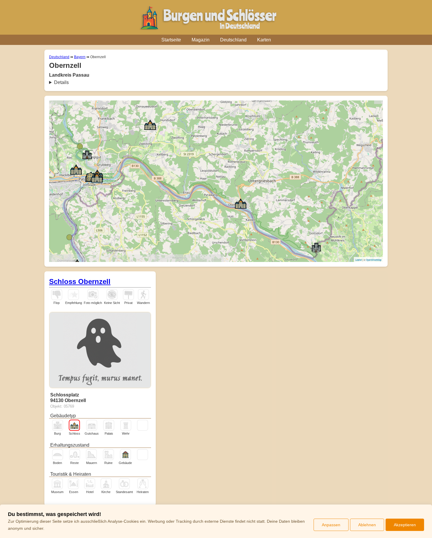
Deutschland (233, 39)
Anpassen (331, 524)
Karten (264, 39)
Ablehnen (367, 524)
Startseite (171, 39)
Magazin (201, 39)
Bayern (80, 57)
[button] (97, 177)
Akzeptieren (405, 524)
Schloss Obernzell (79, 281)
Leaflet (358, 259)
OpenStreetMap (373, 259)
